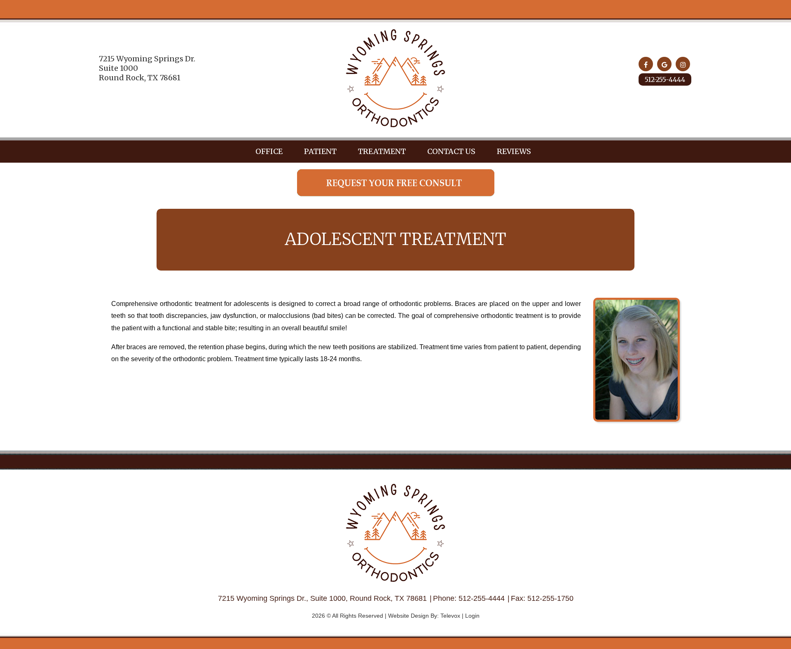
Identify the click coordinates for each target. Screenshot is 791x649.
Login (472, 615)
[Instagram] (683, 64)
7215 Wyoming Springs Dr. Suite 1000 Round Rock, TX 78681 (147, 68)
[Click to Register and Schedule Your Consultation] (395, 194)
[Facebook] (646, 64)
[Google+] (664, 64)
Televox (450, 615)
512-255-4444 (665, 79)
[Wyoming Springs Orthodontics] (395, 125)
